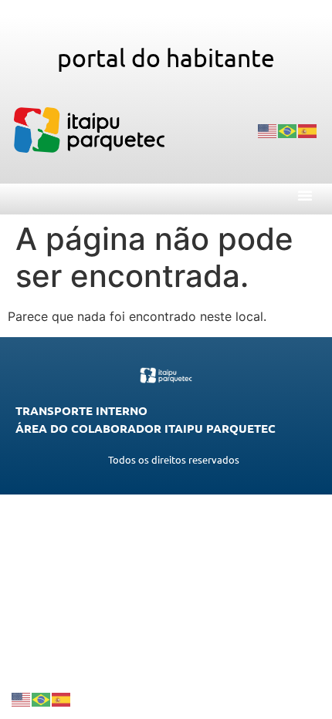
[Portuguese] (288, 130)
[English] (268, 130)
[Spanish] (308, 130)
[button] (305, 195)
